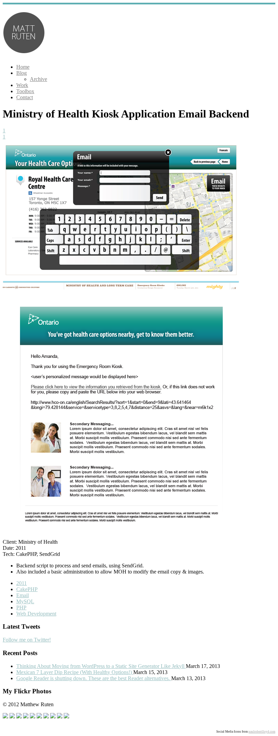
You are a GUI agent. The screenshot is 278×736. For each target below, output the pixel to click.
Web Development (36, 613)
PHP (21, 607)
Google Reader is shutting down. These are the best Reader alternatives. (93, 678)
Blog (21, 73)
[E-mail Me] (66, 716)
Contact (24, 97)
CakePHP (27, 589)
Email (22, 595)
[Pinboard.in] (32, 716)
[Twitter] (12, 716)
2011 (21, 583)
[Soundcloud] (25, 716)
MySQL (25, 601)
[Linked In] (39, 716)
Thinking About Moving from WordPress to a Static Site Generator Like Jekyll (101, 666)
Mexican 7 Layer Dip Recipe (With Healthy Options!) (74, 672)
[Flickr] (46, 716)
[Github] (19, 716)
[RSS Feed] (59, 716)
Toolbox (25, 91)
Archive (38, 79)
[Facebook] (5, 716)
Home (22, 67)
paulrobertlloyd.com (262, 731)
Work (22, 85)
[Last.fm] (53, 716)
